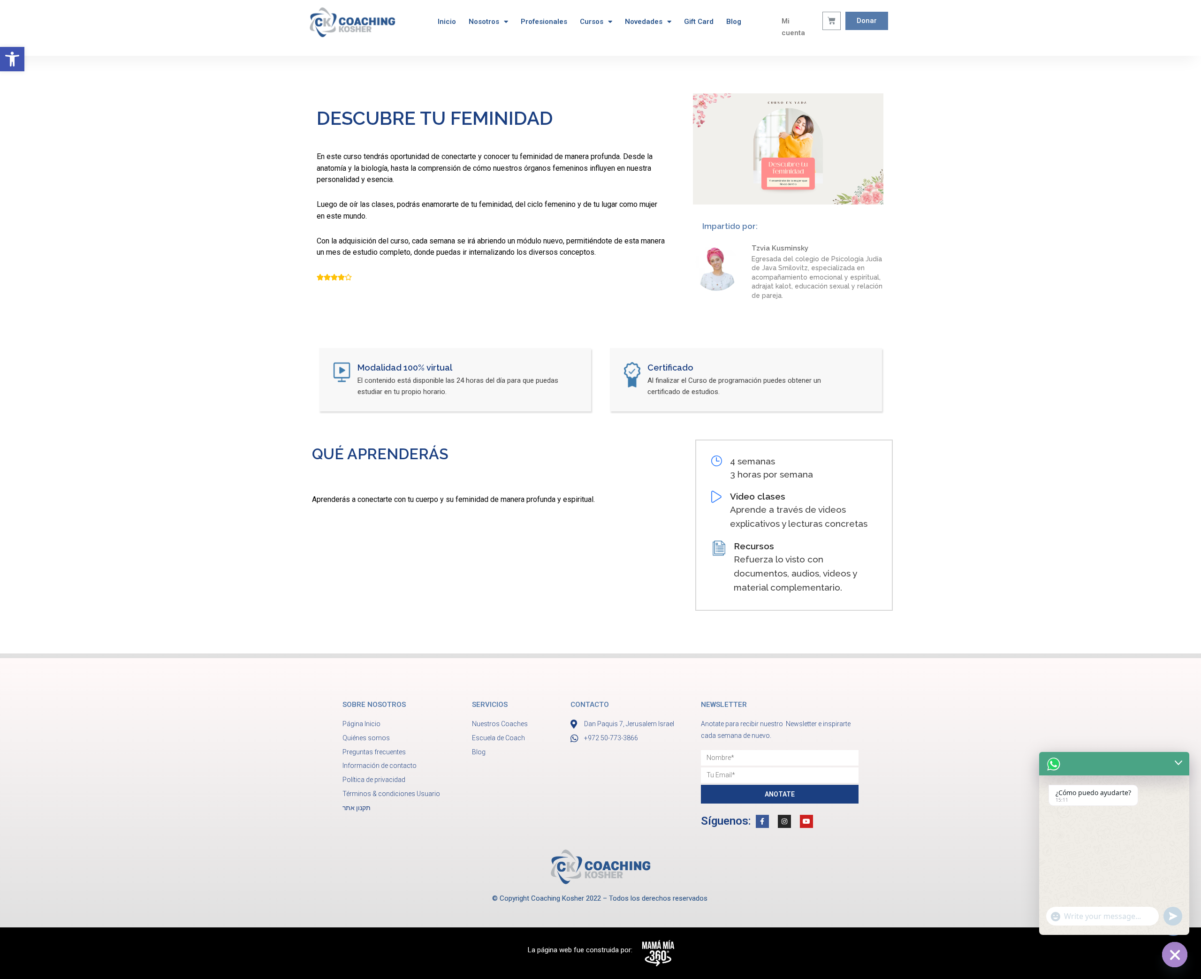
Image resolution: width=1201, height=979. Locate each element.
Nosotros (484, 21)
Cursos (591, 21)
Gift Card (699, 21)
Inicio (447, 21)
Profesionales (544, 21)
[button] (12, 59)
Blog (733, 21)
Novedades (643, 21)
